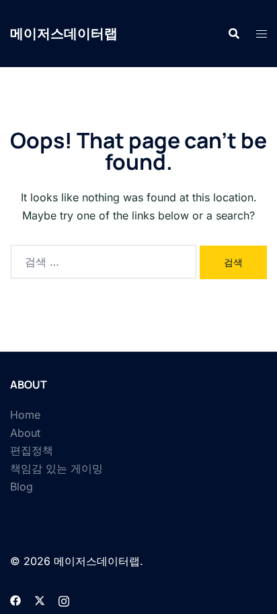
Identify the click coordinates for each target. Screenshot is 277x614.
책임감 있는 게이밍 (56, 468)
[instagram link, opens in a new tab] (63, 599)
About (25, 433)
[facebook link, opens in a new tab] (15, 599)
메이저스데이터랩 (64, 33)
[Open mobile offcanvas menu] (261, 34)
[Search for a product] (234, 33)
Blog (21, 486)
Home (25, 414)
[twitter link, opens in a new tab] (39, 599)
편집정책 (31, 450)
